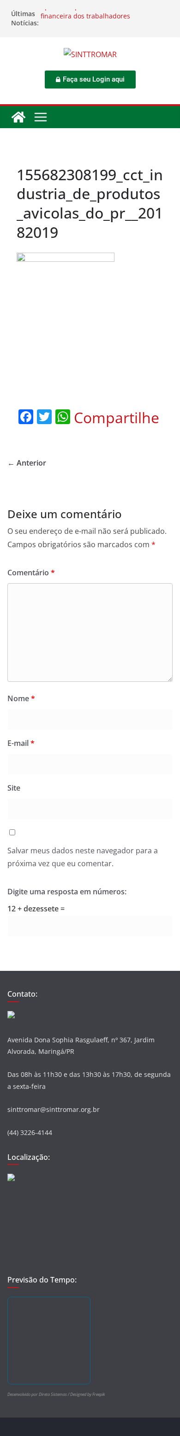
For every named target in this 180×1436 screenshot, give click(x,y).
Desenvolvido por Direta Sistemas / (38, 1394)
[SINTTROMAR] (18, 117)
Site (13, 788)
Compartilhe (116, 417)
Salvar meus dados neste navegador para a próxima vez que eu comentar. (82, 857)
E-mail (21, 743)
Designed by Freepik (87, 1394)
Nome (21, 698)
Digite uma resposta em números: (66, 891)
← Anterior (26, 463)
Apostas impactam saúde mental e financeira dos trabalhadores (94, 15)
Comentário (31, 572)
